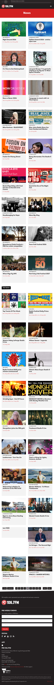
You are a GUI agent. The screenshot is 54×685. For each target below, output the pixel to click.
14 (33, 588)
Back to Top (49, 681)
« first (4, 588)
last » (49, 588)
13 (30, 588)
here (5, 664)
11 (24, 588)
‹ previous (10, 588)
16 (39, 588)
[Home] (8, 6)
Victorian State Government (17, 667)
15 (36, 588)
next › (45, 588)
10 (21, 588)
